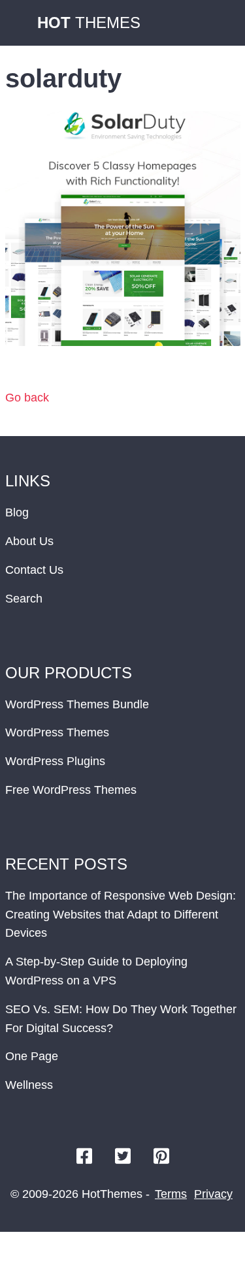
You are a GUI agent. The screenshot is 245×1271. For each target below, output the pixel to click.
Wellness (29, 1084)
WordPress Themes (57, 732)
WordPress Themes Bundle (77, 704)
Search (23, 598)
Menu (222, 23)
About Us (29, 541)
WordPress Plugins (55, 761)
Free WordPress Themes (71, 789)
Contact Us (34, 569)
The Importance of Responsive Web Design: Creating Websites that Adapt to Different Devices (120, 914)
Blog (17, 512)
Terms (171, 1193)
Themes (88, 22)
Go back (27, 397)
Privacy (213, 1193)
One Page (31, 1056)
